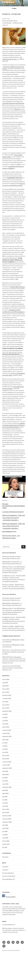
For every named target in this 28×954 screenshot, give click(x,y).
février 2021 (5, 755)
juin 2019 (4, 796)
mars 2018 (5, 838)
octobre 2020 (6, 765)
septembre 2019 (7, 787)
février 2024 (5, 689)
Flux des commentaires (8, 876)
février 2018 (5, 841)
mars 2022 (5, 724)
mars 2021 (5, 752)
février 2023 (5, 705)
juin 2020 (5, 777)
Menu (14, 8)
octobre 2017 (6, 844)
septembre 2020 (7, 768)
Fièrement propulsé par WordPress (11, 950)
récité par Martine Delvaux (17, 287)
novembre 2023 (6, 698)
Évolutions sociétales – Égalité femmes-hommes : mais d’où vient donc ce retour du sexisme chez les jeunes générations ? (13, 586)
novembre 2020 (6, 762)
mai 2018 (4, 834)
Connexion (5, 870)
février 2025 (5, 679)
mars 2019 (5, 806)
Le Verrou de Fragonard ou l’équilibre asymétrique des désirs (14, 652)
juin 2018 (4, 831)
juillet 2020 (5, 774)
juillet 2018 (5, 828)
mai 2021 (4, 746)
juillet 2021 (5, 739)
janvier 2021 (5, 758)
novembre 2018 (6, 819)
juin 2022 (4, 714)
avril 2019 (5, 803)
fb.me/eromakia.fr (10, 896)
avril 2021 (5, 749)
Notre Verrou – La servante (9, 650)
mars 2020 (5, 784)
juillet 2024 (5, 686)
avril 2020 (5, 781)
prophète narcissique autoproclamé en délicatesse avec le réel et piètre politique (13, 425)
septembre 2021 (6, 736)
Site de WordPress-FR (8, 879)
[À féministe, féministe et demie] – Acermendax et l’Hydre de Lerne (12, 668)
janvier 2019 (5, 812)
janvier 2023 (5, 708)
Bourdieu (17, 109)
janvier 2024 (5, 692)
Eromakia (8, 2)
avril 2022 (5, 720)
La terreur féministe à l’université (13, 512)
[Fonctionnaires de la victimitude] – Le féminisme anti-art (12, 23)
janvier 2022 (5, 727)
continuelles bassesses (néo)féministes (13, 103)
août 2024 (5, 682)
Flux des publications (8, 873)
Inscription (5, 866)
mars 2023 (5, 701)
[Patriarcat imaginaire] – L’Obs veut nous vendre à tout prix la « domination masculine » (13, 517)
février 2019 (5, 809)
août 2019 (5, 790)
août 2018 (5, 825)
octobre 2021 (6, 733)
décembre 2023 (6, 695)
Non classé (5, 857)
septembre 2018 (7, 822)
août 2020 (5, 771)
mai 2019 (4, 800)
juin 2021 (4, 743)
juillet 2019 (5, 793)
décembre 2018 (6, 815)
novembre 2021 (6, 730)
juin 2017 (4, 847)
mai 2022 (4, 717)
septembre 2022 (7, 711)
